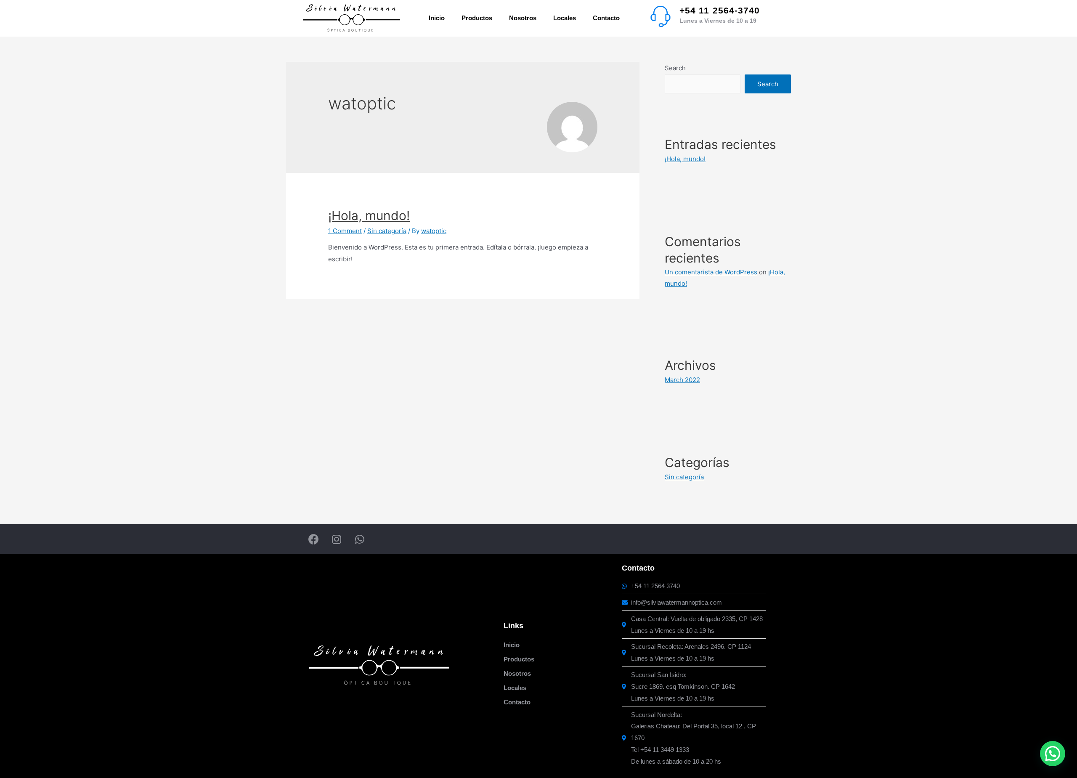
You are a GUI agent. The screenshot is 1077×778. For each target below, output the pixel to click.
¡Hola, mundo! (369, 215)
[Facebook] (313, 539)
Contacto (606, 17)
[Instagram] (336, 539)
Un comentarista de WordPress (711, 272)
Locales (564, 17)
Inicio (437, 17)
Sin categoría (386, 231)
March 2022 (682, 380)
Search (675, 68)
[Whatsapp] (359, 539)
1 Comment (345, 231)
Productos (477, 17)
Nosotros (522, 17)
